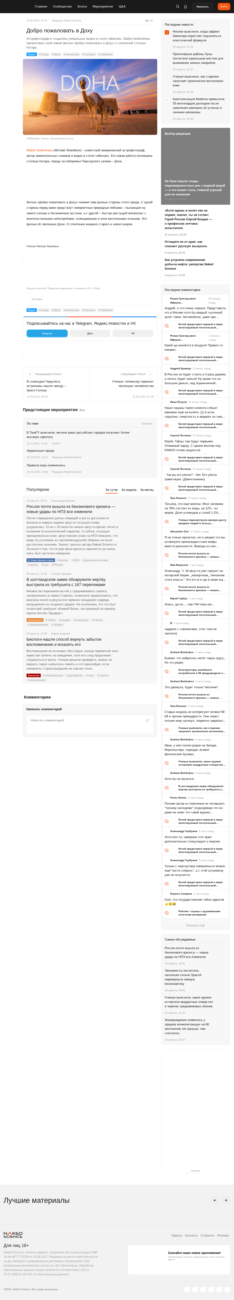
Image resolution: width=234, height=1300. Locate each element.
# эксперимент (37, 680)
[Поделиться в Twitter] (11, 40)
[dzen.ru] (211, 1289)
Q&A (122, 6)
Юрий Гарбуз (178, 598)
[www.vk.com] (195, 1289)
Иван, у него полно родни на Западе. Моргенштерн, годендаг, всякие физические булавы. (191, 750)
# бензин (62, 560)
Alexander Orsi (179, 531)
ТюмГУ (56, 443)
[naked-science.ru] (227, 1289)
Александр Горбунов (183, 831)
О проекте (207, 1235)
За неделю (129, 490)
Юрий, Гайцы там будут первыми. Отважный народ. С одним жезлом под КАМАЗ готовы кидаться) (192, 446)
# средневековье (38, 624)
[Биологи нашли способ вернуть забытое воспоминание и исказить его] (138, 653)
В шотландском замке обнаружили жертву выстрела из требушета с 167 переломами (66, 582)
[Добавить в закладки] (11, 22)
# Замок (50, 620)
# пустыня (89, 54)
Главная (41, 6)
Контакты (191, 1235)
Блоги (82, 6)
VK (133, 333)
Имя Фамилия (179, 564)
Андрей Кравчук (180, 368)
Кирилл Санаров (181, 893)
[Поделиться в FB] (11, 31)
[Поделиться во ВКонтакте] (11, 59)
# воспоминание (53, 675)
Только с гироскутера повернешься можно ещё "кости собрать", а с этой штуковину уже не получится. (195, 870)
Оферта (176, 1235)
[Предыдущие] (215, 1200)
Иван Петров (178, 401)
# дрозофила (74, 675)
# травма (57, 624)
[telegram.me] (219, 1289)
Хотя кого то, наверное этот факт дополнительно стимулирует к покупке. (193, 839)
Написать (203, 6)
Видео (31, 54)
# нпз (45, 564)
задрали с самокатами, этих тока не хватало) (191, 631)
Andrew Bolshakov (182, 652)
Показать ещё (195, 925)
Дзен (90, 333)
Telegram (47, 333)
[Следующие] (226, 1200)
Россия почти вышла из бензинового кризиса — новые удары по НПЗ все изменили (71, 509)
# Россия (57, 564)
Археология (35, 620)
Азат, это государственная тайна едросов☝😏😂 (194, 902)
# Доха (56, 54)
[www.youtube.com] (203, 1289)
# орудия (64, 620)
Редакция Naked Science (66, 20)
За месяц (147, 490)
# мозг (90, 675)
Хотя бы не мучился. (180, 779)
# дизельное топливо (95, 560)
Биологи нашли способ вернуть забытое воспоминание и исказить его (64, 642)
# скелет (97, 620)
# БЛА (75, 560)
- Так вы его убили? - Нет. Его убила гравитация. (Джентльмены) (191, 477)
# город (43, 54)
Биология (33, 675)
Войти (224, 6)
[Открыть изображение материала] (90, 97)
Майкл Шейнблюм (40, 150)
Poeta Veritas (178, 797)
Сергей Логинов (180, 435)
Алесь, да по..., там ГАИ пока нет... (189, 604)
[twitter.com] (187, 1289)
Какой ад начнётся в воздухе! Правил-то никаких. (194, 347)
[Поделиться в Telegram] (11, 49)
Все (82, 410)
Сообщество (62, 6)
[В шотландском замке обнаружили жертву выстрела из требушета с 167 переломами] (138, 593)
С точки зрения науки (41, 560)
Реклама (223, 1235)
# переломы (81, 620)
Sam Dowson (178, 498)
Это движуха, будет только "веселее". (192, 687)
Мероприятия (103, 6)
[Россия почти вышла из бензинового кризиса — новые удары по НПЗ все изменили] (138, 520)
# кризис (33, 564)
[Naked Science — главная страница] (18, 6)
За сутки (111, 490)
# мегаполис (71, 54)
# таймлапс (105, 54)
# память (103, 675)
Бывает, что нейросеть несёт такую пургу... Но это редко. (195, 660)
